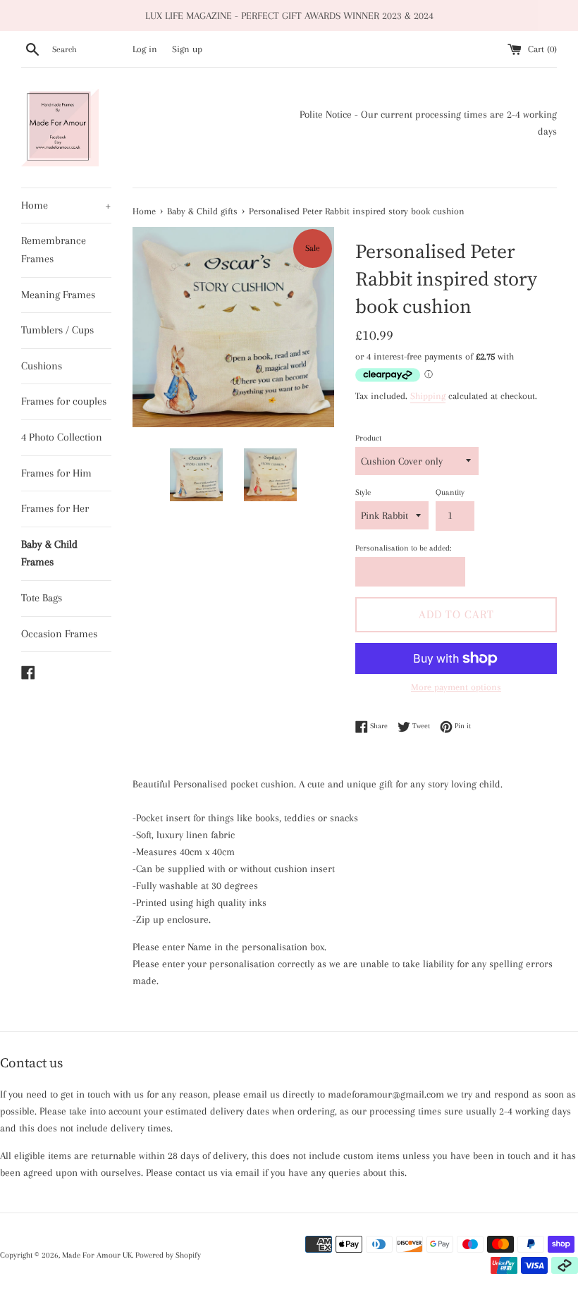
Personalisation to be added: (403, 548)
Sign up (187, 49)
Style (363, 492)
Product (368, 438)
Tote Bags (41, 597)
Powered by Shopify (168, 1255)
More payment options (456, 687)
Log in (145, 49)
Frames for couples (63, 401)
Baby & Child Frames (49, 553)
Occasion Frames (59, 633)
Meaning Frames (58, 294)
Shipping (427, 396)
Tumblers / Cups (57, 330)
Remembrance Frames (53, 249)
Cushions (41, 366)
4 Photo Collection (61, 437)
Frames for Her (55, 508)
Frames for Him (56, 473)
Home (66, 205)
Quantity (450, 492)
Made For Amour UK (97, 1255)
